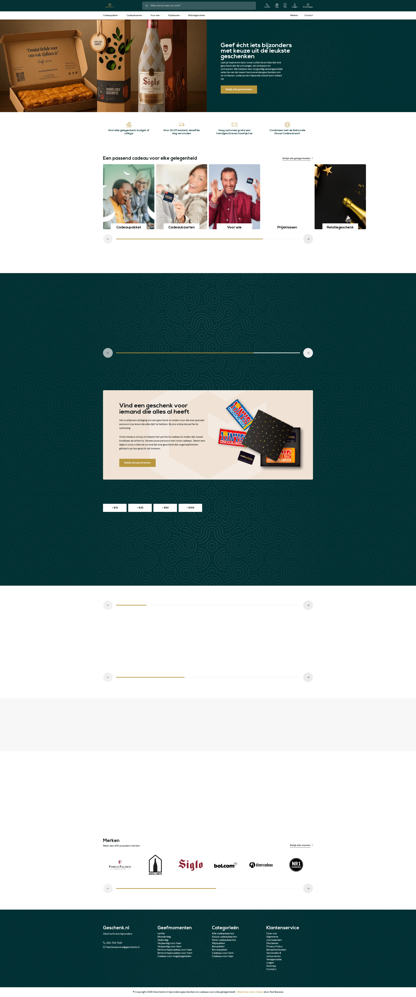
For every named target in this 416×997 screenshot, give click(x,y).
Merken (294, 15)
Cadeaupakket (110, 15)
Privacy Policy (274, 946)
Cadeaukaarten (134, 15)
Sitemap (271, 966)
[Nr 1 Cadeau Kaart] (296, 865)
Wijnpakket (218, 943)
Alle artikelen (303, 262)
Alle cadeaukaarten (223, 933)
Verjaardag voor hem (169, 946)
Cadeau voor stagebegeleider (174, 956)
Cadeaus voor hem (223, 953)
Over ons (271, 933)
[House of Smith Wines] (155, 865)
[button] (108, 239)
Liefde (161, 933)
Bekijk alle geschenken (239, 89)
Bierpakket (218, 946)
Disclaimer (272, 943)
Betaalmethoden (276, 950)
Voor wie (155, 15)
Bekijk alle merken (300, 845)
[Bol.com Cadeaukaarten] (225, 865)
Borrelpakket (219, 950)
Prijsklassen (174, 15)
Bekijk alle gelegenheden (296, 158)
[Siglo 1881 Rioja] (190, 865)
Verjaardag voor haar (169, 943)
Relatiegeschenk (196, 15)
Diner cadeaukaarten (224, 940)
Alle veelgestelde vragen (296, 727)
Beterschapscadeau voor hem (174, 953)
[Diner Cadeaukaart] (261, 865)
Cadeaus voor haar (222, 956)
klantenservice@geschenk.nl (122, 947)
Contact (308, 15)
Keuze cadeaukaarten (224, 937)
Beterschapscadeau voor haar (174, 950)
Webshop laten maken (250, 992)
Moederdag (164, 937)
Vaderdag (162, 940)
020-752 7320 (114, 943)
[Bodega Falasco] (120, 865)
